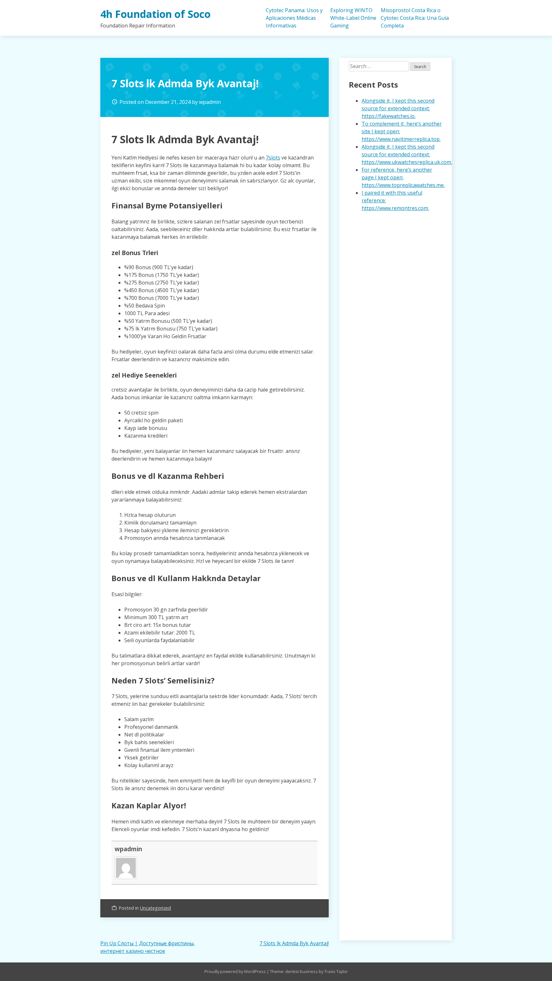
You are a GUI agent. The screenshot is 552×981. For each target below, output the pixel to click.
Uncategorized (155, 908)
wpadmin (210, 101)
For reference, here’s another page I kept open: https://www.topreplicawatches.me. (403, 177)
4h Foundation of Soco (155, 14)
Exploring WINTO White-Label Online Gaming (353, 18)
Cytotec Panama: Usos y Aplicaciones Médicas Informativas (294, 18)
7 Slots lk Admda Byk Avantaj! (294, 943)
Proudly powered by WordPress (235, 971)
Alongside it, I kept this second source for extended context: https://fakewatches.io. (398, 108)
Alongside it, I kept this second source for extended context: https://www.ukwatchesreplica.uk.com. (407, 154)
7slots (273, 157)
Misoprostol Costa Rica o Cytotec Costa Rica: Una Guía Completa (415, 18)
